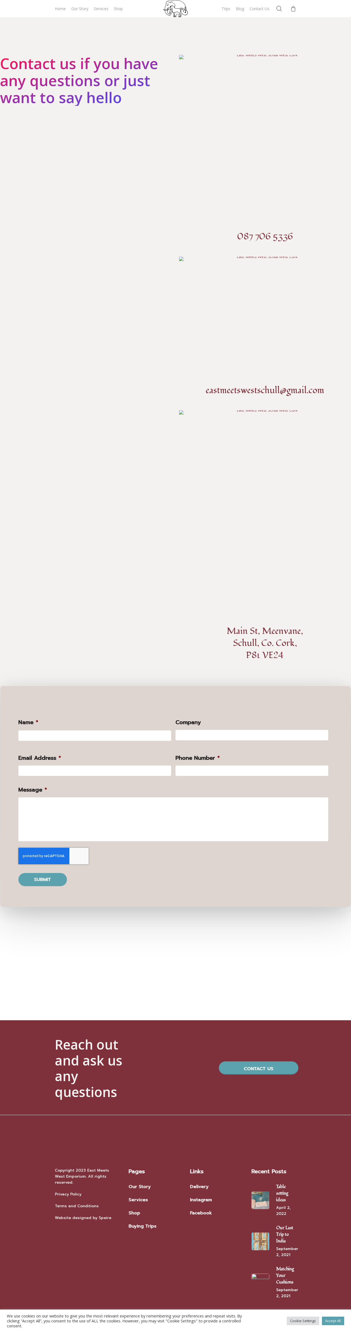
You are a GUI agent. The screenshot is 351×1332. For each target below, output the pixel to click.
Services (138, 1200)
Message (32, 789)
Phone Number (198, 758)
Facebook (201, 1213)
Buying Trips (142, 1226)
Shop (134, 1213)
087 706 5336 (265, 237)
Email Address (39, 758)
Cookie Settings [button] (303, 1320)
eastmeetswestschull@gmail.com (265, 390)
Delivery (199, 1186)
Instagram (201, 1200)
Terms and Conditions (77, 1206)
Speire (105, 1218)
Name (28, 722)
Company (188, 722)
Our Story (140, 1186)
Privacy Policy (68, 1194)
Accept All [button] (333, 1320)
